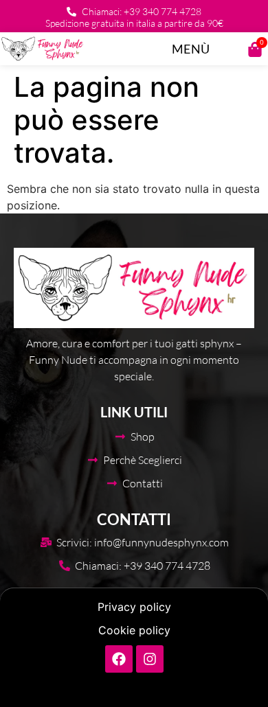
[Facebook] (119, 659)
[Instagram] (150, 659)
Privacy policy (134, 607)
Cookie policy (134, 630)
